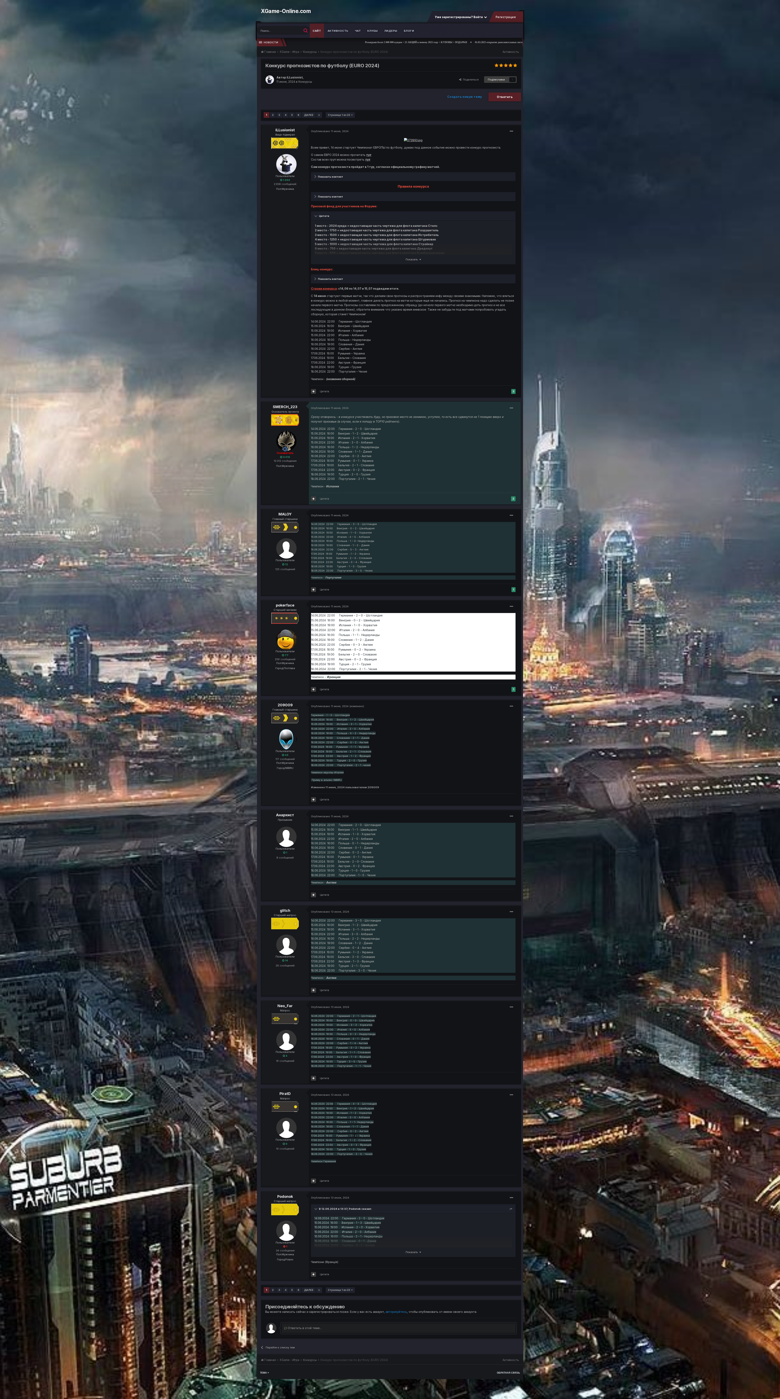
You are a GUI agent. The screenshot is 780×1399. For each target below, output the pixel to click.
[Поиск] (305, 30)
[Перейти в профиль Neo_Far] (285, 1039)
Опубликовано (330, 131)
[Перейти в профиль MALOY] (285, 547)
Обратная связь (508, 1372)
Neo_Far (285, 1006)
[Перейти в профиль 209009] (285, 738)
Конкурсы (305, 81)
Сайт (317, 30)
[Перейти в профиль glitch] (285, 943)
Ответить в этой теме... (304, 1328)
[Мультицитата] (313, 391)
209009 (285, 705)
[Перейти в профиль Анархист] (285, 835)
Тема (264, 1372)
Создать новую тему (464, 96)
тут (369, 155)
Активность (338, 30)
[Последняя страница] (319, 115)
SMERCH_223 (285, 407)
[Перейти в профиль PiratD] (285, 1126)
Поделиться (470, 79)
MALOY (285, 514)
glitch (285, 910)
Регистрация (505, 17)
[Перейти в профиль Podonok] (285, 1229)
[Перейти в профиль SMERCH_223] (285, 440)
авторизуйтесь (396, 1311)
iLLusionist (285, 130)
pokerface (285, 605)
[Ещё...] (511, 131)
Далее (308, 114)
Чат (358, 30)
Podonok (285, 1196)
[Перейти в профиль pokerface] (285, 638)
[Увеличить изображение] (413, 140)
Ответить (505, 97)
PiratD (285, 1093)
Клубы (372, 30)
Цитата (324, 391)
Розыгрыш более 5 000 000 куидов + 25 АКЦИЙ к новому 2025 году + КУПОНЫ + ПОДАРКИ (289, 42)
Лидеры (390, 30)
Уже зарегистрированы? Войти (459, 17)
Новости (271, 42)
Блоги (409, 30)
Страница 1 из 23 (339, 114)
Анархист (285, 815)
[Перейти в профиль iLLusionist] (269, 79)
